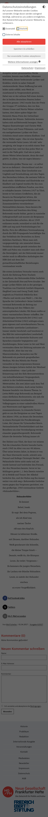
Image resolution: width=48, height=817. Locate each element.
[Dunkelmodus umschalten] (44, 7)
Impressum (40, 68)
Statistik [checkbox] (24, 28)
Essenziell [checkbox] (10, 28)
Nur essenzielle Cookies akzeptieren (24, 56)
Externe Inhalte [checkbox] (13, 34)
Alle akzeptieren (24, 41)
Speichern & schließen (24, 49)
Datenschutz (27, 68)
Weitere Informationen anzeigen (23, 62)
